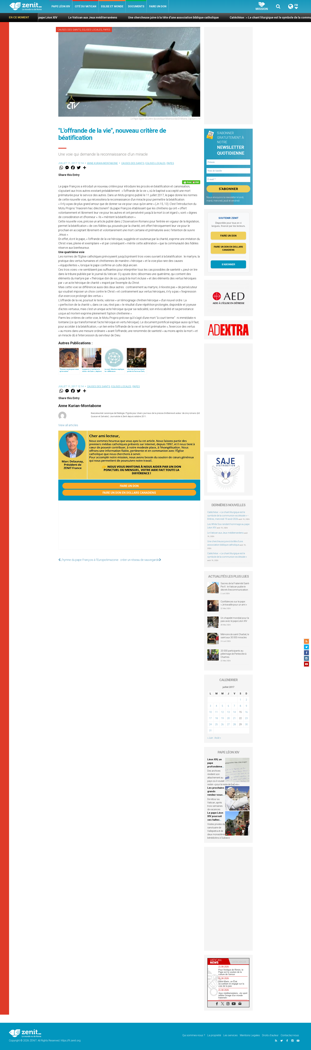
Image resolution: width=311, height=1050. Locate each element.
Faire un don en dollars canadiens (129, 492)
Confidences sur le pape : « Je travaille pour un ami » (234, 603)
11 (216, 712)
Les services (230, 1035)
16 (246, 712)
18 (216, 718)
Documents (136, 6)
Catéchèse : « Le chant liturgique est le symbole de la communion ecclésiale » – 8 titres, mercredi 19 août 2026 (228, 515)
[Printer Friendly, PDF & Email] (191, 182)
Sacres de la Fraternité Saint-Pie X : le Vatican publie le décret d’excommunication (235, 586)
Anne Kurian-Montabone (102, 163)
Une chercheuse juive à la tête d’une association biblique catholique (119, 17)
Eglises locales (92, 29)
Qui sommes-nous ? (193, 1035)
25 (216, 724)
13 (228, 712)
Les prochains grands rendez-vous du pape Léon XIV (215, 794)
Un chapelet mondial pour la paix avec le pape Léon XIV (235, 620)
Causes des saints (69, 29)
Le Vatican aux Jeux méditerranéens (38, 17)
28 (234, 724)
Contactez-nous (290, 1035)
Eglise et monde (112, 6)
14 (234, 712)
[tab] (218, 961)
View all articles (68, 425)
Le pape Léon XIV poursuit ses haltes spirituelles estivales (215, 819)
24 (210, 724)
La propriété (214, 1035)
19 (222, 718)
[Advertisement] (129, 528)
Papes (106, 29)
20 (228, 718)
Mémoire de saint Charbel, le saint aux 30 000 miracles (235, 636)
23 (246, 718)
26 (222, 724)
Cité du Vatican (85, 6)
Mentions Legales (250, 1035)
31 (210, 730)
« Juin (210, 738)
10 (210, 712)
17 (210, 718)
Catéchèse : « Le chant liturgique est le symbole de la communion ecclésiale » (228, 17)
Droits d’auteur (270, 1035)
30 (246, 724)
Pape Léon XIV (61, 6)
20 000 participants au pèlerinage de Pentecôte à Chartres (233, 653)
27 (228, 724)
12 (222, 712)
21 (234, 718)
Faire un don (157, 6)
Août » (217, 738)
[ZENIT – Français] (29, 6)
